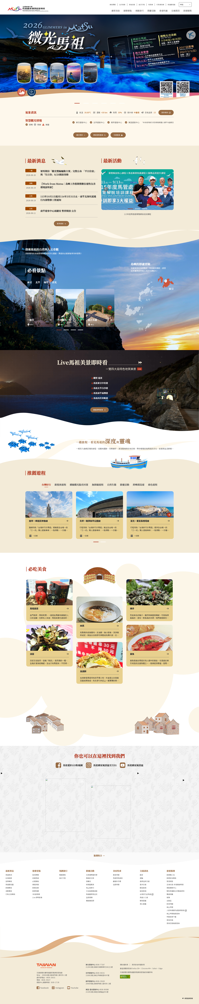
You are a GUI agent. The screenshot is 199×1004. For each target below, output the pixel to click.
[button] (194, 59)
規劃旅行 (139, 10)
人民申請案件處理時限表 (175, 910)
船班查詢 (143, 891)
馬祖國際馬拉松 (91, 894)
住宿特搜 (116, 884)
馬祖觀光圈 (171, 4)
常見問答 (170, 881)
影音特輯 (170, 904)
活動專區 (9, 891)
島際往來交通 (144, 881)
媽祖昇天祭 (90, 878)
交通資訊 (175, 10)
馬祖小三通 (144, 897)
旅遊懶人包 (171, 875)
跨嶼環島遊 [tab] (138, 485)
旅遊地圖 (35, 891)
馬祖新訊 (9, 875)
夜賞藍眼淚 (90, 884)
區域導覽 (35, 875)
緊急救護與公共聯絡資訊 (175, 891)
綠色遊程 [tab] (152, 485)
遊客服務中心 (171, 888)
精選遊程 (62, 875)
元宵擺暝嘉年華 (91, 875)
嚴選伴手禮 (117, 881)
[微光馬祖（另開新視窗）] (99, 59)
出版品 (169, 900)
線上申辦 (170, 907)
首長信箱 (132, 4)
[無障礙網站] (125, 976)
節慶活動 (151, 10)
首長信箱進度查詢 (173, 923)
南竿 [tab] (46, 282)
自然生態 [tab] (111, 485)
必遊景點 (35, 881)
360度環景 (36, 894)
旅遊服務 (187, 10)
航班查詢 (143, 888)
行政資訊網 (160, 4)
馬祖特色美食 (118, 878)
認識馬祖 (35, 878)
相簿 (168, 897)
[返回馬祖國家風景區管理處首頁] (28, 8)
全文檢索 (122, 4)
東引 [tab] (29, 282)
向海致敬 (9, 878)
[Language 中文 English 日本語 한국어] (185, 4)
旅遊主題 (35, 888)
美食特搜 (116, 875)
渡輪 (141, 878)
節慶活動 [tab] (124, 485)
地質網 (150, 4)
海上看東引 (90, 888)
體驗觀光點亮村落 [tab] (79, 485)
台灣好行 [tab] (46, 485)
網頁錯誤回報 (188, 998)
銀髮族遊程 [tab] (60, 485)
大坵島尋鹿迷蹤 (91, 891)
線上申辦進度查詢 (173, 913)
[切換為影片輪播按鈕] (31, 92)
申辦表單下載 (171, 917)
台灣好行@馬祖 (145, 894)
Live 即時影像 (37, 897)
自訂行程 (142, 4)
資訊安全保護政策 (138, 964)
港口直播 (143, 904)
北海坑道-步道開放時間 (175, 884)
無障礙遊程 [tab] (97, 485)
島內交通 (143, 884)
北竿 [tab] (37, 282)
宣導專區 (9, 881)
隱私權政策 (124, 964)
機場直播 (143, 900)
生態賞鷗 (89, 897)
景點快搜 (35, 884)
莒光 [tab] (54, 282)
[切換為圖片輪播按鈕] (21, 92)
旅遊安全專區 (171, 878)
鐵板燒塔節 (90, 900)
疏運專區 (9, 888)
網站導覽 (113, 4)
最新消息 (115, 10)
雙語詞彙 (170, 894)
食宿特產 (163, 10)
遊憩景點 (127, 10)
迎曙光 (88, 881)
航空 (141, 875)
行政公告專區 (10, 894)
